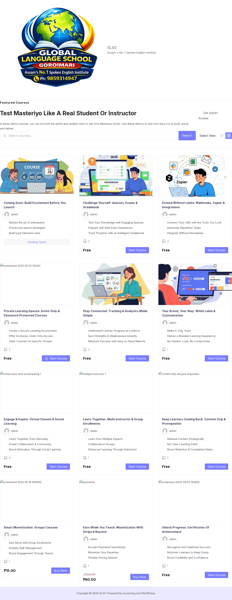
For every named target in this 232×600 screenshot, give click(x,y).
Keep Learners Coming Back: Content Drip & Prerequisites (194, 421)
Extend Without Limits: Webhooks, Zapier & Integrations (193, 205)
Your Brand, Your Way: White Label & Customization (188, 313)
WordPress (148, 593)
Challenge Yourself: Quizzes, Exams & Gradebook (110, 205)
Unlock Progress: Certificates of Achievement (185, 530)
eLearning (129, 593)
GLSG (112, 48)
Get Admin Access (208, 115)
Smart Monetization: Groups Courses (31, 527)
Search (187, 135)
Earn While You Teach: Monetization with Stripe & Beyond (113, 530)
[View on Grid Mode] (228, 135)
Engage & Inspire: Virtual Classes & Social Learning (34, 421)
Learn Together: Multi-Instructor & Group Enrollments (113, 421)
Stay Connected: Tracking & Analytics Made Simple (115, 313)
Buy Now (60, 570)
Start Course (137, 250)
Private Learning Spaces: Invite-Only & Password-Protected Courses (32, 313)
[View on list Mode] (221, 135)
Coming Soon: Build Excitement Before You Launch (35, 205)
